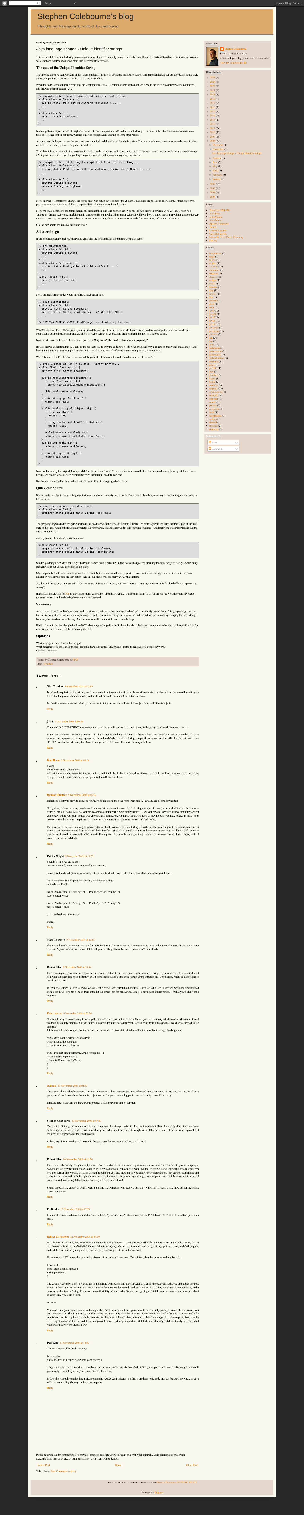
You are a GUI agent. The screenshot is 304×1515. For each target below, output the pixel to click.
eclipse (212, 280)
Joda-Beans (215, 220)
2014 (213, 115)
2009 (213, 136)
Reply (50, 708)
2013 (213, 119)
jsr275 (212, 364)
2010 (213, 132)
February (218, 174)
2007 (213, 184)
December (218, 144)
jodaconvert (215, 351)
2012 (213, 123)
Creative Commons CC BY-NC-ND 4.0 (176, 1482)
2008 (213, 140)
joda (211, 344)
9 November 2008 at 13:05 (81, 939)
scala (211, 412)
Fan (67, 593)
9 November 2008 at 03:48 (69, 721)
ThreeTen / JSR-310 (219, 210)
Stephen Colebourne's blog (85, 16)
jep (211, 341)
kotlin (212, 381)
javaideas (48, 663)
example (51, 1086)
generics (213, 300)
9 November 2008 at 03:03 (79, 686)
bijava (212, 259)
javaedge (214, 327)
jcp (211, 337)
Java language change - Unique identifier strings (236, 153)
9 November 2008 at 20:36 (77, 1013)
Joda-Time (214, 213)
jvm (211, 371)
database (213, 273)
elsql (211, 283)
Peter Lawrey (54, 1013)
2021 (213, 90)
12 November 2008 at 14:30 (85, 1236)
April (216, 170)
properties (214, 408)
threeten (213, 425)
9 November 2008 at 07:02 (82, 795)
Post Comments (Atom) (63, 1471)
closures (213, 266)
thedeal (213, 422)
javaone (213, 334)
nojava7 (213, 388)
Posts (214, 442)
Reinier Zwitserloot (58, 1236)
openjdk (213, 395)
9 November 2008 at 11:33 (79, 856)
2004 (213, 196)
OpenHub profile (218, 233)
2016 (213, 107)
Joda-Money (215, 216)
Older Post (192, 1465)
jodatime (213, 361)
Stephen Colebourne (235, 49)
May (215, 166)
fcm (211, 290)
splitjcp (213, 419)
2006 (213, 188)
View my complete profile (233, 62)
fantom (213, 286)
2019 (213, 94)
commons (214, 270)
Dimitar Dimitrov (57, 795)
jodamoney (215, 354)
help (211, 307)
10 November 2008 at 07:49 (86, 1120)
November (218, 149)
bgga (212, 256)
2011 (213, 128)
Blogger (159, 1492)
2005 (213, 192)
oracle (212, 402)
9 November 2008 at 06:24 (75, 760)
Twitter (213, 227)
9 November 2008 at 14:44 (77, 967)
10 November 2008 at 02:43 (72, 1085)
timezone (214, 429)
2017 (213, 103)
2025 (213, 77)
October (217, 158)
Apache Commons (218, 223)
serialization (215, 415)
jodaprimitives (216, 357)
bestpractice (215, 253)
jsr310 (212, 368)
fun (211, 297)
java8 (212, 320)
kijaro (212, 378)
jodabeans (214, 347)
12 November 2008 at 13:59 (75, 1209)
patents (213, 405)
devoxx (213, 276)
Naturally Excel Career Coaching (226, 237)
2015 (213, 111)
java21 (212, 314)
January (217, 179)
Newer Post (43, 1465)
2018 (213, 98)
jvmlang (213, 374)
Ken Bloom (53, 760)
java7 (212, 317)
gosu (211, 303)
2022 (213, 86)
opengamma (215, 391)
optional (213, 398)
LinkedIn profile (217, 230)
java (211, 310)
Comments (217, 448)
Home (118, 1465)
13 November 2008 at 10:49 (74, 1342)
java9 (212, 324)
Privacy (213, 240)
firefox (212, 293)
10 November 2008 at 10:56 (78, 1159)
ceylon (212, 263)
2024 (213, 81)
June (215, 162)
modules (213, 385)
